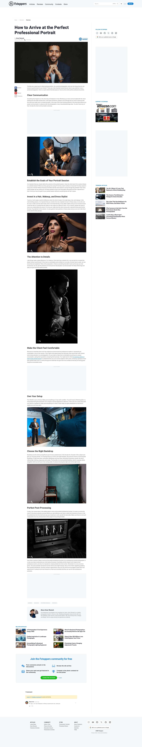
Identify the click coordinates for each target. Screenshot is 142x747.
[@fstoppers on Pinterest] (112, 33)
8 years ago (36, 701)
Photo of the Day (48, 726)
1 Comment (28, 39)
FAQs (75, 729)
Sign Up (130, 3)
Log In (125, 3)
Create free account (49, 678)
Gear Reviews (33, 726)
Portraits (54, 603)
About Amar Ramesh (47, 610)
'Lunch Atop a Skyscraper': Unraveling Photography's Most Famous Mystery (115, 216)
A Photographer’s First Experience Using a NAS (37, 630)
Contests (58, 4)
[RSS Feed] (116, 33)
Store (66, 4)
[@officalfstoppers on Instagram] (97, 33)
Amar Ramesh (20, 38)
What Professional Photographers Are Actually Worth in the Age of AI (75, 630)
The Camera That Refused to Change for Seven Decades (114, 196)
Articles (32, 4)
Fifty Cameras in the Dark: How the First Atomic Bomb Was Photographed (116, 210)
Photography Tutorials (64, 724)
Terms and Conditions (102, 732)
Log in (60, 677)
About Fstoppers (78, 724)
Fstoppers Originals (45, 603)
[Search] (117, 4)
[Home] (18, 3)
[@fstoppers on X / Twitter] (108, 33)
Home (16, 20)
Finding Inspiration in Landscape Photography (36, 637)
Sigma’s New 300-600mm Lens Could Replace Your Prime (74, 637)
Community (49, 4)
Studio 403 (31, 701)
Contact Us (76, 726)
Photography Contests (49, 729)
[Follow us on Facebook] (104, 33)
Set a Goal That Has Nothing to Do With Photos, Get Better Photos (116, 202)
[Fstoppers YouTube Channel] (101, 33)
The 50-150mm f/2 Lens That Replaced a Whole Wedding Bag (115, 189)
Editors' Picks (47, 724)
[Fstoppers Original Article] (83, 39)
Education (22, 20)
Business (28, 20)
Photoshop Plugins (63, 726)
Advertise (76, 728)
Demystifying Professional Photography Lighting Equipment (36, 644)
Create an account (36, 697)
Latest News (33, 724)
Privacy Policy (94, 732)
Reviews (40, 4)
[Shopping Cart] (121, 3)
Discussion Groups (48, 728)
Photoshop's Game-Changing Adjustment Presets (73, 644)
